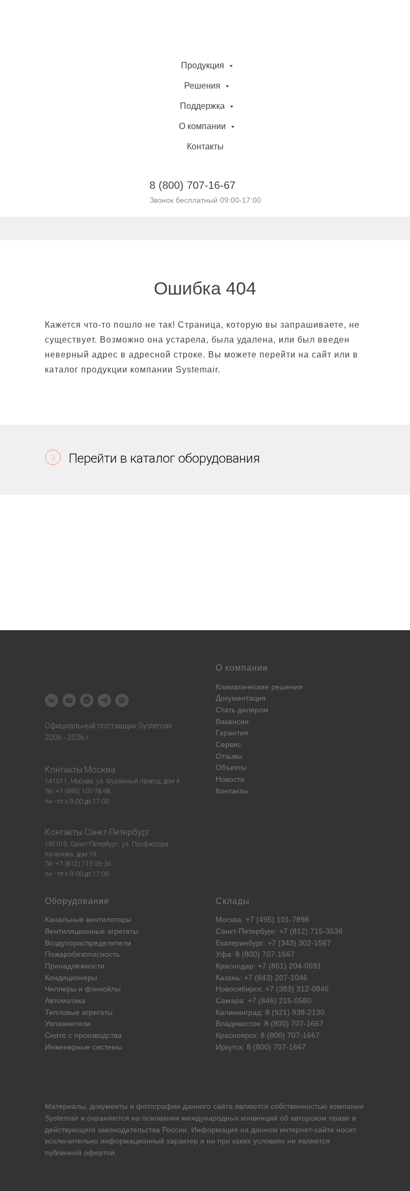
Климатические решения (259, 686)
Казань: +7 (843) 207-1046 (262, 977)
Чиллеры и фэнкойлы (83, 988)
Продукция (203, 65)
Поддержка (203, 105)
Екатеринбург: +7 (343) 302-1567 (273, 943)
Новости (230, 779)
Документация (241, 698)
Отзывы (229, 756)
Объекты (231, 767)
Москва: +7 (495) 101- (254, 919)
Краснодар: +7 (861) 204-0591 (268, 966)
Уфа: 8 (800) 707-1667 (255, 954)
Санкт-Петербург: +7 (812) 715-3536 (279, 931)
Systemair (61, 1118)
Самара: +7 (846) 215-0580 (263, 1000)
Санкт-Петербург (117, 832)
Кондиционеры (71, 977)
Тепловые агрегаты (79, 1012)
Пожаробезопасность (82, 954)
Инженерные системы (83, 1047)
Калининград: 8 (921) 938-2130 (270, 1012)
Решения (203, 85)
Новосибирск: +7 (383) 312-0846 (272, 988)
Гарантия (232, 732)
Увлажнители (68, 1023)
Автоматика (65, 1000)
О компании (203, 126)
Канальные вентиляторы (88, 919)
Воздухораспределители (88, 943)
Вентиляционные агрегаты (91, 931)
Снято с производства (83, 1035)
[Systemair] (51, 700)
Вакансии (232, 721)
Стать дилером (242, 709)
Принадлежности (75, 966)
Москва (99, 770)
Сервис (228, 744)
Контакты (205, 146)
